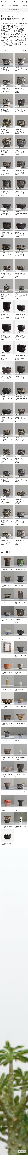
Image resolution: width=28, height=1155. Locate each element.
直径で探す (15, 5)
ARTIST (10, 5)
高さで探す (22, 5)
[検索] (5, 2)
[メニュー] (2, 2)
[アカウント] (22, 2)
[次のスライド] (26, 10)
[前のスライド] (1, 10)
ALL (6, 5)
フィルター (5, 50)
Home (2, 5)
